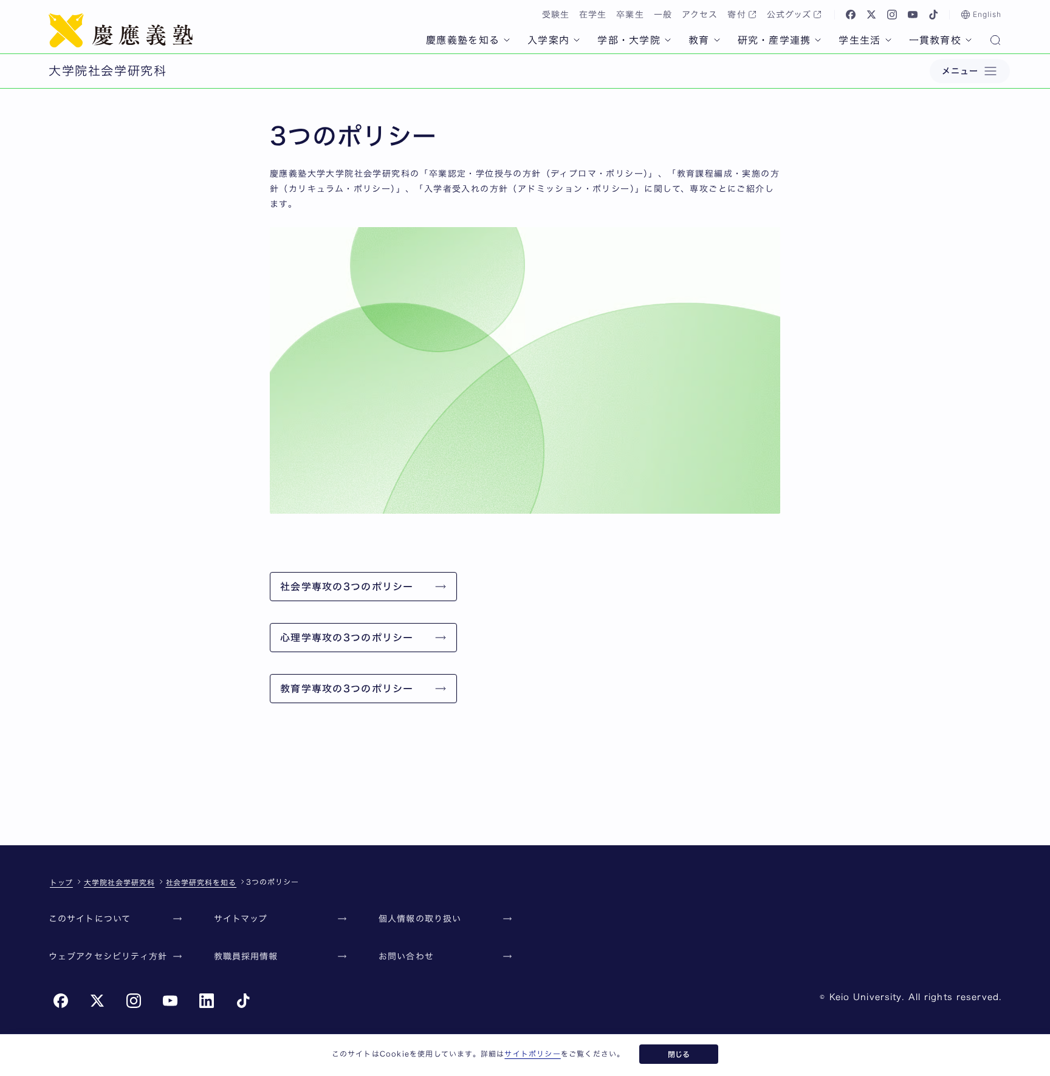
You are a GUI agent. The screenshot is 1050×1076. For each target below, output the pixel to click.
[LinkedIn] (206, 1000)
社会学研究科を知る (201, 882)
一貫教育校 (935, 40)
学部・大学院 (629, 40)
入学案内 (548, 40)
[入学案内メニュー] (576, 40)
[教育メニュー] (717, 40)
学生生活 (859, 40)
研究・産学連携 (774, 40)
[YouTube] (912, 14)
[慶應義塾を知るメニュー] (506, 40)
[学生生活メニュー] (888, 40)
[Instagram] (892, 14)
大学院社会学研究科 (119, 882)
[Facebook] (850, 14)
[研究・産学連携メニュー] (818, 40)
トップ (61, 882)
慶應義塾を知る (462, 40)
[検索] (995, 41)
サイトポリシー (532, 1053)
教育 (699, 40)
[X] (871, 14)
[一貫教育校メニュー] (968, 40)
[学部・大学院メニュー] (668, 40)
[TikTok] (933, 14)
